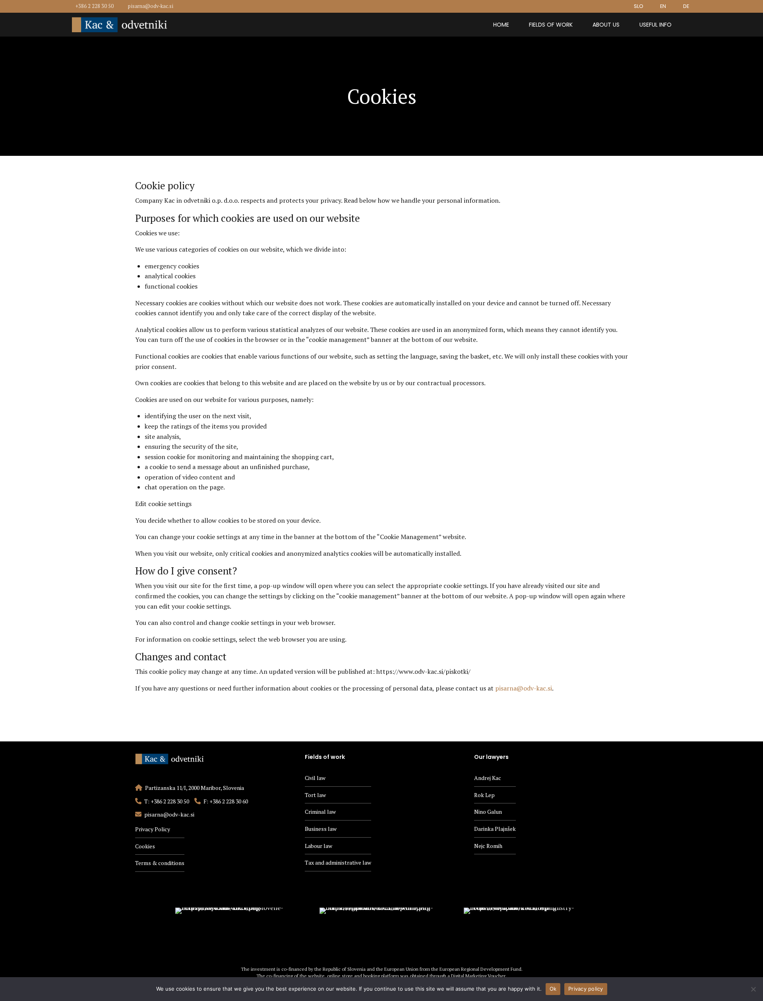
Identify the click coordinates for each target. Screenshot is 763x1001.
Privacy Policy (152, 829)
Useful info (655, 25)
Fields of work (551, 25)
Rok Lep (484, 795)
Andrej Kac (487, 778)
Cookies (145, 846)
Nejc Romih (488, 846)
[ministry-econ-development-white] (526, 931)
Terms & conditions (159, 863)
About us (606, 25)
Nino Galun (488, 811)
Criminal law (320, 811)
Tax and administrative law (338, 862)
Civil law (315, 778)
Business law (321, 828)
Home (501, 25)
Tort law (315, 795)
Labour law (318, 846)
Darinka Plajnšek (495, 828)
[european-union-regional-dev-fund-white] (381, 931)
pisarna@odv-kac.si (523, 688)
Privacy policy (585, 988)
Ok (553, 988)
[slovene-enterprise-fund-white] (237, 931)
